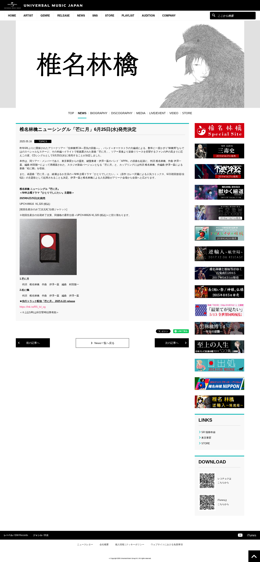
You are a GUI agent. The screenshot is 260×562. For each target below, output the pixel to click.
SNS (95, 15)
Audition (148, 15)
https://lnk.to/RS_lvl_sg (32, 306)
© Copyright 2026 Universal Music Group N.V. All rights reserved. (130, 558)
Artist (28, 15)
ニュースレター (85, 544)
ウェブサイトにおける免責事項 (167, 544)
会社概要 (104, 544)
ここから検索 (213, 15)
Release (63, 15)
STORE (109, 15)
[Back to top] (254, 556)
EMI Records (21, 535)
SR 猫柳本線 (208, 432)
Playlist (128, 15)
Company (168, 15)
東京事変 (206, 437)
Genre (45, 15)
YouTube (240, 535)
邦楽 (46, 535)
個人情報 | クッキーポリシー (129, 544)
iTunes (251, 535)
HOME (12, 15)
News (81, 15)
